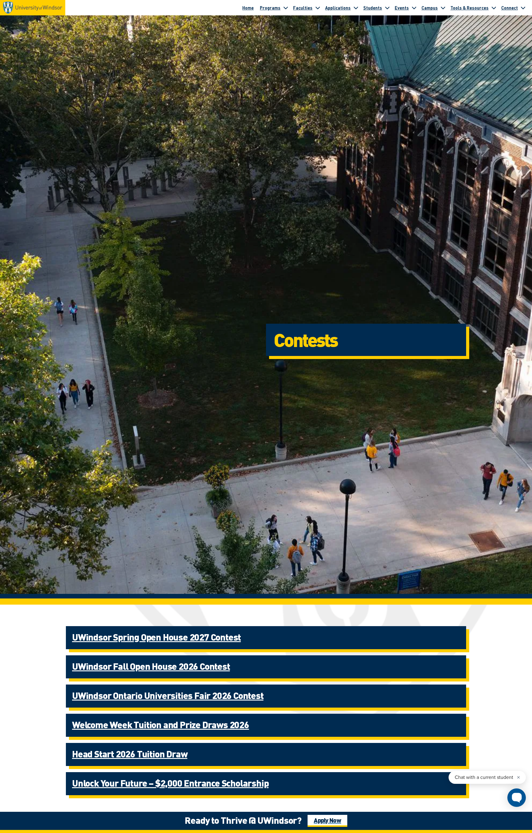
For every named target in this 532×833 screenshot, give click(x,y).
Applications (338, 7)
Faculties (302, 7)
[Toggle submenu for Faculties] (317, 7)
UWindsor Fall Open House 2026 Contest (151, 666)
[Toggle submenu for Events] (414, 7)
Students (372, 7)
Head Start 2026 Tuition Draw (129, 754)
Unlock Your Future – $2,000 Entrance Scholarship (170, 783)
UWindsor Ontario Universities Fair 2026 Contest (168, 695)
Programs (270, 7)
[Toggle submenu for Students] (387, 7)
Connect (509, 7)
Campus (429, 7)
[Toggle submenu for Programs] (285, 7)
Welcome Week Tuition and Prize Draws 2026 (160, 724)
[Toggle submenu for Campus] (443, 7)
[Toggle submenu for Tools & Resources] (494, 7)
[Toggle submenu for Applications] (356, 7)
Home (248, 7)
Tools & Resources (469, 7)
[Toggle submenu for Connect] (523, 7)
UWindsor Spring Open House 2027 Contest (156, 637)
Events (402, 7)
